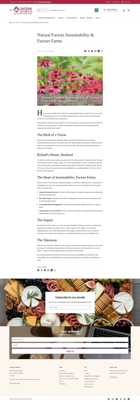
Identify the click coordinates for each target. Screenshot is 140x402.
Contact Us (113, 377)
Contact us (62, 384)
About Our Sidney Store (66, 376)
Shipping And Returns (91, 379)
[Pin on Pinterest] (92, 51)
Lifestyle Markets (17, 399)
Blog (85, 371)
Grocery (60, 18)
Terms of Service (89, 381)
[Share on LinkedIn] (99, 51)
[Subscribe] (89, 307)
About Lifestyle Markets (66, 373)
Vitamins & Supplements (46, 18)
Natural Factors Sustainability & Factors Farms (35, 22)
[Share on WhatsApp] (95, 51)
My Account (127, 2)
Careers (86, 373)
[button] (10, 10)
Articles (18, 22)
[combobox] (74, 10)
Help (109, 2)
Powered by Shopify (27, 399)
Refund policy (88, 387)
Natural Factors (49, 116)
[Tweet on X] (89, 51)
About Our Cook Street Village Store (68, 380)
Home (12, 22)
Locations (62, 371)
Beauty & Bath (71, 18)
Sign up (70, 351)
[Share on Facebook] (85, 51)
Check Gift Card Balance (92, 376)
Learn (97, 18)
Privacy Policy (88, 384)
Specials (117, 2)
